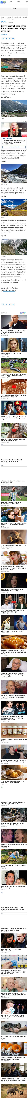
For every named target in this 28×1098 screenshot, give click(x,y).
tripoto (2, 72)
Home (2, 17)
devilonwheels (4, 184)
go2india (3, 217)
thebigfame (3, 256)
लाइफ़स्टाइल (8, 17)
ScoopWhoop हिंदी (9, 290)
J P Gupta (4, 34)
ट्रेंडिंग (11, 1)
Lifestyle (4, 288)
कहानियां (19, 1)
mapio (2, 118)
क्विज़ (27, 1)
